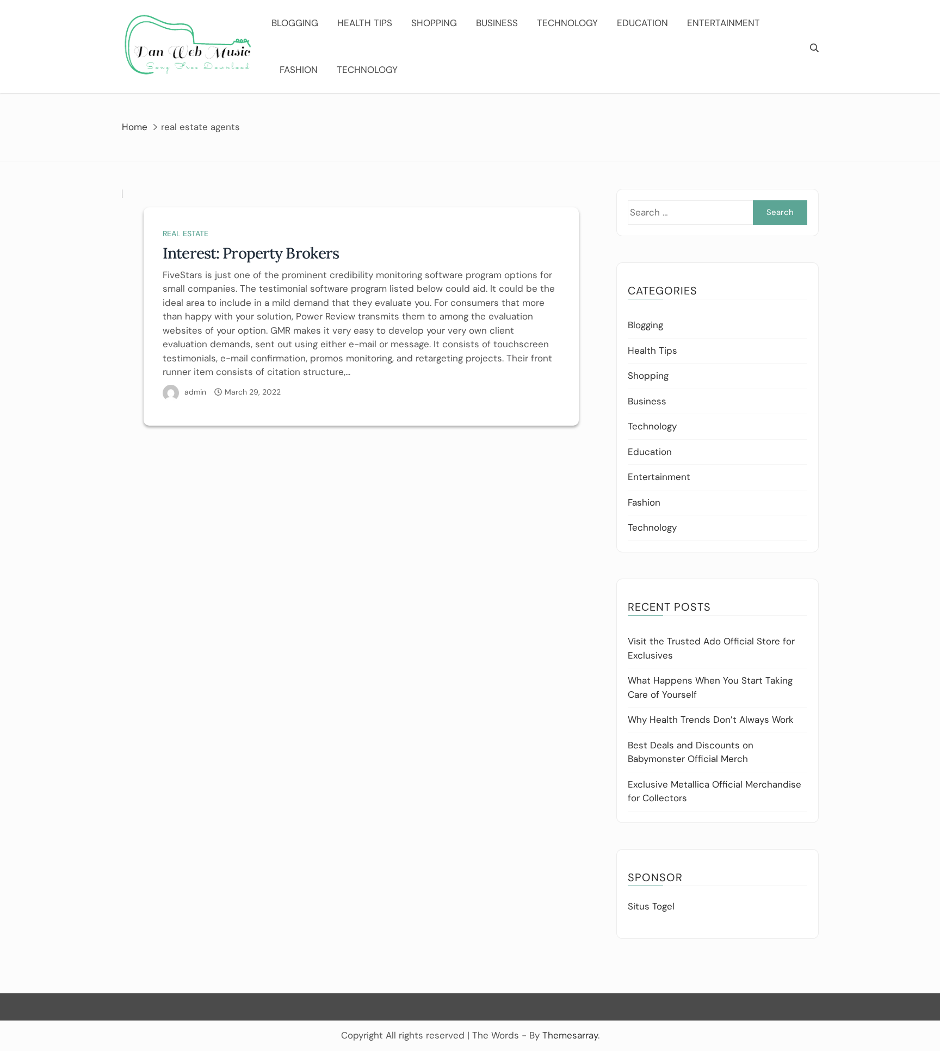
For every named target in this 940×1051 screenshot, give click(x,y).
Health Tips (364, 23)
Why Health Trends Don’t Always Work (711, 720)
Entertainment (723, 23)
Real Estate (185, 233)
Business (497, 23)
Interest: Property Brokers (251, 253)
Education (642, 23)
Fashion (299, 70)
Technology (567, 23)
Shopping (434, 23)
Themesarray (570, 1035)
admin (195, 392)
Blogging (294, 23)
